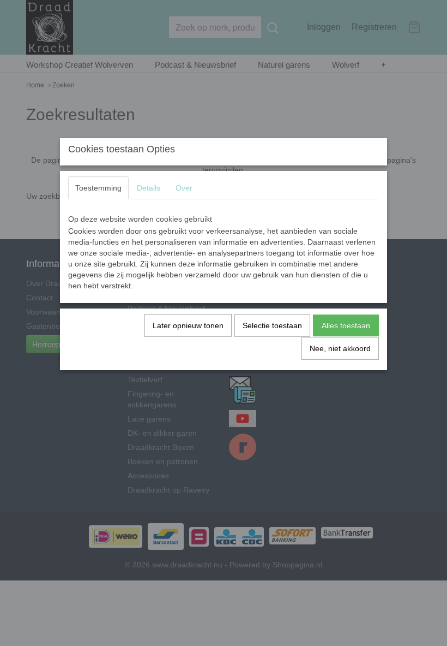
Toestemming (98, 187)
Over (184, 187)
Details (148, 187)
